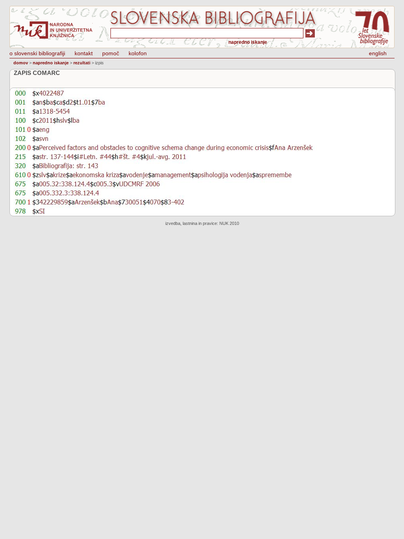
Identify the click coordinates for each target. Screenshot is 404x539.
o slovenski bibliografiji (37, 53)
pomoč (110, 53)
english (378, 53)
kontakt (84, 53)
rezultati (81, 62)
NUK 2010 (229, 223)
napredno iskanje (247, 42)
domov (20, 62)
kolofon (138, 53)
